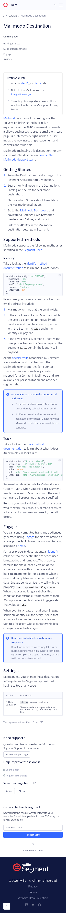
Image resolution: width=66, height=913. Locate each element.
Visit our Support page (17, 754)
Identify (24, 83)
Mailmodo (10, 118)
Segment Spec (33, 250)
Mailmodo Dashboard (34, 210)
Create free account (33, 850)
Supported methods (15, 48)
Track (38, 83)
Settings (8, 59)
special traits (20, 358)
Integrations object (21, 94)
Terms (33, 892)
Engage (7, 54)
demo (21, 546)
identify (53, 551)
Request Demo (33, 834)
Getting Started (11, 43)
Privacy (33, 886)
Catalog (12, 15)
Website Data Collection (33, 898)
